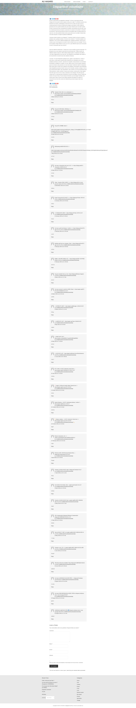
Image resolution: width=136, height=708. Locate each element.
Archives (44, 697)
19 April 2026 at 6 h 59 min (60, 488)
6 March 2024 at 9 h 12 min (57, 113)
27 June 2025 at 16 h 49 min (61, 356)
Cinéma (78, 684)
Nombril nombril (80, 692)
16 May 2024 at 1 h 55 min (57, 170)
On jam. (43, 691)
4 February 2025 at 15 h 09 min (61, 246)
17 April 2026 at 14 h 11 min (61, 472)
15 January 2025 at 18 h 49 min (61, 200)
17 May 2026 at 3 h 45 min (57, 520)
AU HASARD (47, 1)
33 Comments (75, 9)
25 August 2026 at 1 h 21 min (61, 613)
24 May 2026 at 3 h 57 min (60, 535)
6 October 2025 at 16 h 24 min (57, 390)
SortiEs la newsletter (76, 1)
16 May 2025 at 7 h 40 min (57, 341)
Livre (78, 690)
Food (78, 688)
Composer (67, 705)
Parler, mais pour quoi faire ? (48, 680)
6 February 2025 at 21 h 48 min (61, 261)
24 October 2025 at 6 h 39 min (57, 423)
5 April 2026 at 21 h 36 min (57, 457)
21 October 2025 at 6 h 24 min (57, 407)
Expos (78, 686)
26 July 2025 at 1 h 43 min (56, 373)
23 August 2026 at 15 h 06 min (57, 598)
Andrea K (69, 9)
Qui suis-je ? (91, 1)
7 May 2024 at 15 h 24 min (57, 153)
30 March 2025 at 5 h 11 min (61, 309)
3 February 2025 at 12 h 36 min (61, 231)
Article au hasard (67, 1)
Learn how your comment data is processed (75, 670)
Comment (51, 630)
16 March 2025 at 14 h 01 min (57, 293)
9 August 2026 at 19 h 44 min (61, 581)
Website (51, 655)
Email (50, 649)
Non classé (55, 85)
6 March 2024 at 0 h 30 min (57, 96)
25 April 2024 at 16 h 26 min (57, 134)
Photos (78, 696)
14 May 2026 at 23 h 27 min (60, 503)
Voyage (78, 700)
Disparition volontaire (46, 689)
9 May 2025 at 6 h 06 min (60, 324)
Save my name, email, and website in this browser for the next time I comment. (66, 662)
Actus (78, 680)
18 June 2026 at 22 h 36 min (61, 565)
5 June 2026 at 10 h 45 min (60, 550)
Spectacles (79, 698)
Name (51, 643)
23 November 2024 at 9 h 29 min (62, 185)
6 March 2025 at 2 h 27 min (60, 277)
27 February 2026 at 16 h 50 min (58, 440)
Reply (52, 102)
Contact (84, 1)
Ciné (78, 682)
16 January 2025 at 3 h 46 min (61, 216)
